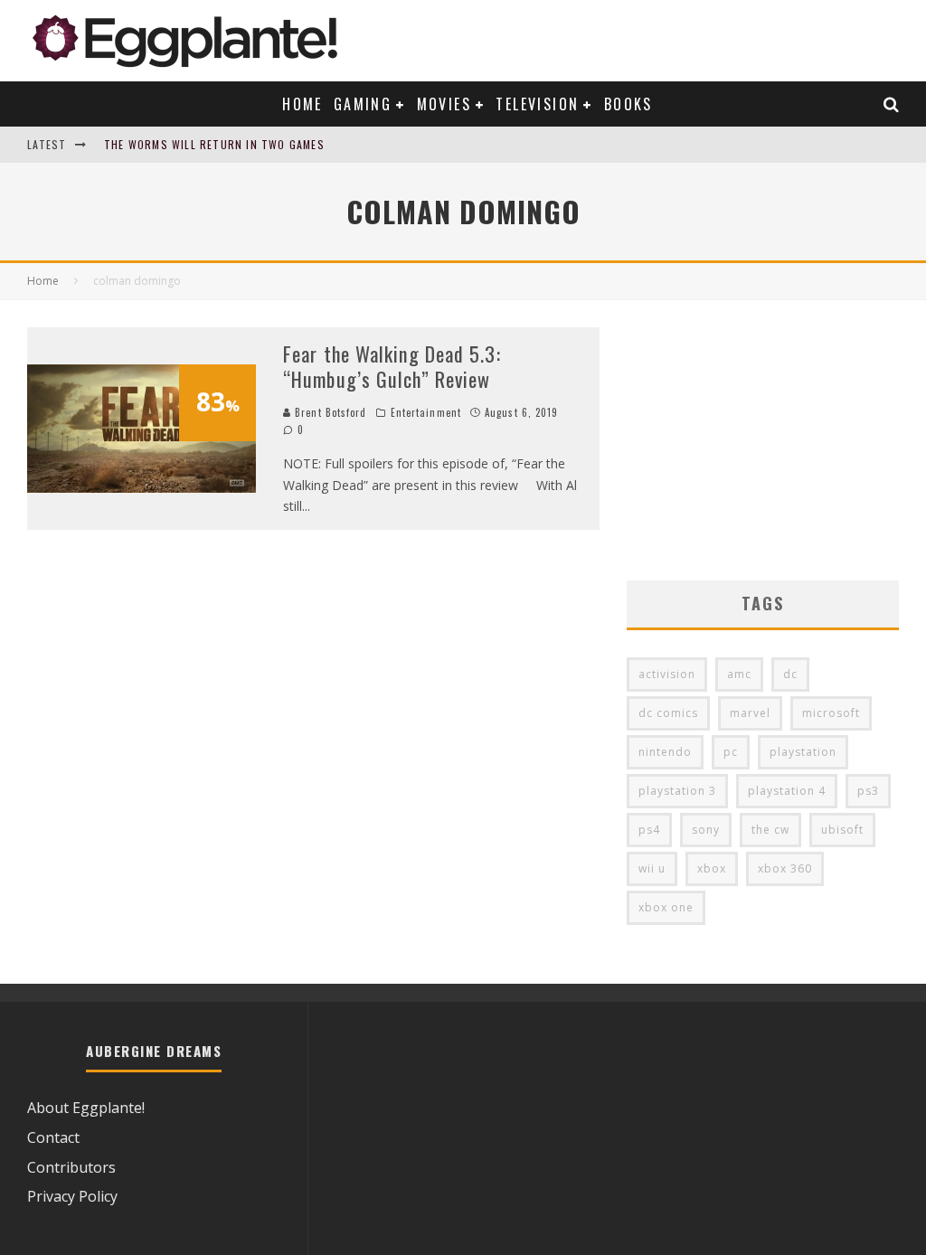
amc (739, 674)
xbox (711, 868)
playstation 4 (787, 790)
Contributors (71, 1167)
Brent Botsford (329, 412)
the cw (770, 829)
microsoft (831, 713)
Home (302, 104)
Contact (53, 1137)
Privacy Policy (72, 1196)
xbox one (666, 907)
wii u (652, 868)
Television (537, 104)
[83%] (141, 487)
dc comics (668, 713)
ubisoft (842, 829)
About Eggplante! (86, 1108)
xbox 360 (785, 868)
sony (706, 829)
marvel (750, 713)
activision (666, 674)
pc (730, 752)
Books (628, 104)
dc (790, 674)
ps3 (868, 790)
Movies (444, 104)
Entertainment (426, 412)
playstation (803, 752)
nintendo (665, 752)
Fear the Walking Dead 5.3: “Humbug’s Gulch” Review (392, 366)
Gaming (363, 104)
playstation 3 (677, 790)
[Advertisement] (763, 440)
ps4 (649, 829)
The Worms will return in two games (214, 144)
